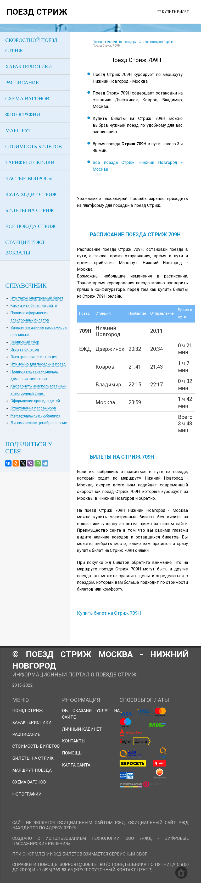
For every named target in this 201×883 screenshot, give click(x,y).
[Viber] (30, 463)
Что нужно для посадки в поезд (38, 364)
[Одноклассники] (16, 463)
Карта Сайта (76, 765)
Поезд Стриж (27, 710)
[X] (23, 463)
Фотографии (27, 794)
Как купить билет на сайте (33, 305)
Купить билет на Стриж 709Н (109, 613)
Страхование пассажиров (33, 408)
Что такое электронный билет (36, 298)
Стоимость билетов (36, 746)
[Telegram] (45, 463)
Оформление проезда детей (35, 401)
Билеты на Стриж (33, 758)
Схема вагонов (29, 782)
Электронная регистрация (33, 357)
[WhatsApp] (38, 463)
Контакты (74, 740)
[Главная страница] (181, 872)
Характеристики (32, 722)
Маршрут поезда (32, 770)
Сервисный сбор (24, 342)
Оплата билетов (24, 349)
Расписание (26, 734)
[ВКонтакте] (8, 463)
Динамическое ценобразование (38, 423)
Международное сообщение (35, 415)
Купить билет (175, 12)
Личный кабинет (82, 729)
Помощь (72, 753)
